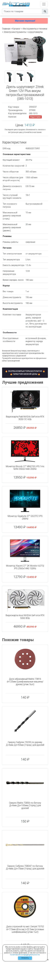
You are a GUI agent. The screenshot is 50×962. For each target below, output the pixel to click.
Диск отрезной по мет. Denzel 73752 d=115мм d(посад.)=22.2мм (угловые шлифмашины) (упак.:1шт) (25, 929)
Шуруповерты (35, 32)
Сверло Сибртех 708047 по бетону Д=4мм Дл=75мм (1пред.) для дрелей (25, 867)
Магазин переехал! (25, 20)
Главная (6, 28)
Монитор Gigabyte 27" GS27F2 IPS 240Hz (25, 517)
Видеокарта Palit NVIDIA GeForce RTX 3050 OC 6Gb (25, 418)
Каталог (16, 28)
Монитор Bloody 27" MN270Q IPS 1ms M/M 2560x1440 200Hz (25, 467)
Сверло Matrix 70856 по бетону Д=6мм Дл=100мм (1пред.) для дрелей (25, 805)
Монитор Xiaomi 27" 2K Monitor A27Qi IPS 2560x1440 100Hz (25, 567)
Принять (25, 958)
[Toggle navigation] (44, 4)
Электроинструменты (15, 32)
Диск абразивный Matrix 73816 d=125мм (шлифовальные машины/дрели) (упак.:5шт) (25, 682)
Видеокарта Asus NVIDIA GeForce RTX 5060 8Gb (25, 616)
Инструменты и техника (35, 28)
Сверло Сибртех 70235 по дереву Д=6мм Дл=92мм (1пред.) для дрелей (25, 743)
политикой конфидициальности (25, 955)
